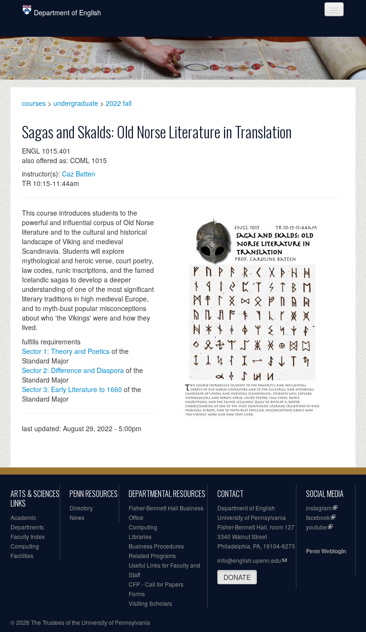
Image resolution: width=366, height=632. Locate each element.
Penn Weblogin (326, 551)
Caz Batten (78, 173)
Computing (24, 546)
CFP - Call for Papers (156, 584)
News (77, 517)
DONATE (237, 577)
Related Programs (152, 555)
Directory (81, 508)
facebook (318, 517)
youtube (316, 527)
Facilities (21, 555)
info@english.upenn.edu (249, 560)
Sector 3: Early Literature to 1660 (72, 389)
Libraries (140, 536)
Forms (137, 594)
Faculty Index (27, 536)
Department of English (67, 12)
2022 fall (119, 103)
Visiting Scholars (150, 603)
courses (34, 103)
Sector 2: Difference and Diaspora (73, 370)
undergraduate (75, 103)
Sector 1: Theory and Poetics (66, 351)
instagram (319, 508)
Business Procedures (156, 546)
